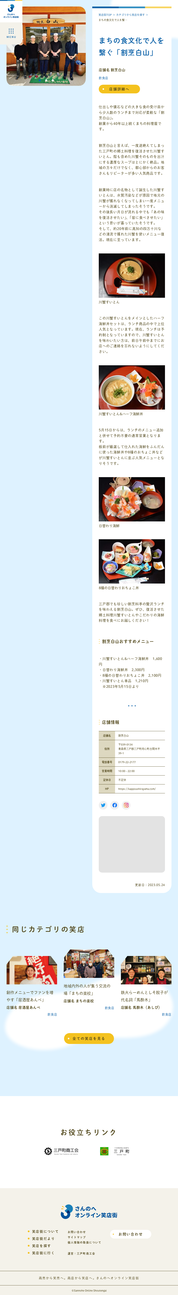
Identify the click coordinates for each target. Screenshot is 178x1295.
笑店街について (45, 1231)
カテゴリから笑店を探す (130, 14)
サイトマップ (77, 1237)
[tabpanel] (46, 46)
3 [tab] (53, 80)
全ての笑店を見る (89, 1038)
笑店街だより (43, 1238)
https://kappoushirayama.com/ (137, 788)
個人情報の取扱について (85, 1242)
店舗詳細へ (119, 89)
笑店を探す (41, 1245)
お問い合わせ (131, 1234)
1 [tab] (40, 80)
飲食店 (103, 77)
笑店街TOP (105, 14)
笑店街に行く (43, 1253)
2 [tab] (46, 80)
